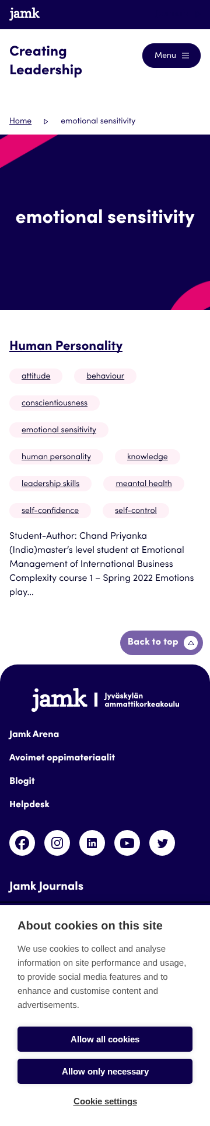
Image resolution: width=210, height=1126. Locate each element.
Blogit (22, 782)
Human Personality (66, 347)
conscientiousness (55, 404)
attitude (36, 377)
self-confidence (50, 511)
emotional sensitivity (59, 430)
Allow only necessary (105, 1071)
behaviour (105, 377)
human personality (56, 457)
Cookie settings (105, 1101)
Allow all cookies (105, 1039)
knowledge (147, 457)
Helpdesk (29, 805)
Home (20, 122)
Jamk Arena (34, 735)
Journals (173, 14)
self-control (136, 511)
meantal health (144, 484)
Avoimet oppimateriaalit (62, 758)
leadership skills (50, 484)
